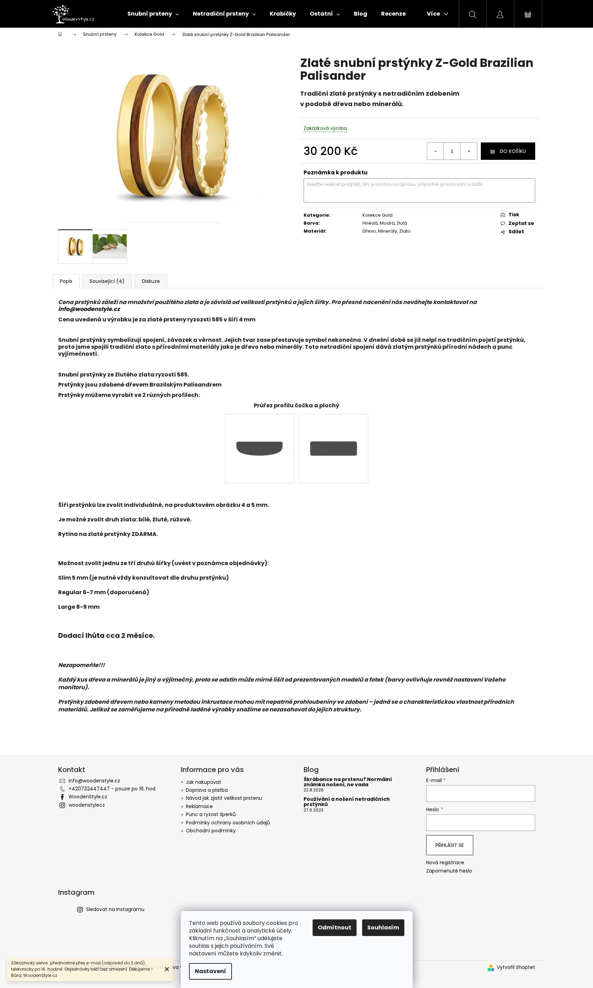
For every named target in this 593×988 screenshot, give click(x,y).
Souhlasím (383, 927)
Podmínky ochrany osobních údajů (228, 822)
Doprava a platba (207, 790)
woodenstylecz (87, 804)
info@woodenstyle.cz (89, 309)
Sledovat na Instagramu (115, 909)
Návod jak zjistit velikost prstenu (224, 798)
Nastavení (210, 971)
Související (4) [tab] (107, 281)
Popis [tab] (66, 281)
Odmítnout (334, 927)
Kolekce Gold (377, 215)
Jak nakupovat (203, 782)
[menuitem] (153, 14)
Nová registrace (445, 862)
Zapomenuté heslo (449, 871)
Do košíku (513, 151)
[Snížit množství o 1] (435, 151)
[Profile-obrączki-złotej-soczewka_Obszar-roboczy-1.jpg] (259, 426)
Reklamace (199, 806)
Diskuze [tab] (151, 281)
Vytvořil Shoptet (516, 967)
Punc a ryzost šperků (211, 814)
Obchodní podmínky (211, 830)
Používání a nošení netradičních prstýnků (347, 802)
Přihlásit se (449, 845)
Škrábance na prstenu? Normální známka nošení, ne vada (348, 782)
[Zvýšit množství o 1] (468, 151)
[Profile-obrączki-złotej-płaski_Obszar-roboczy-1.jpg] (333, 426)
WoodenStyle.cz (88, 796)
